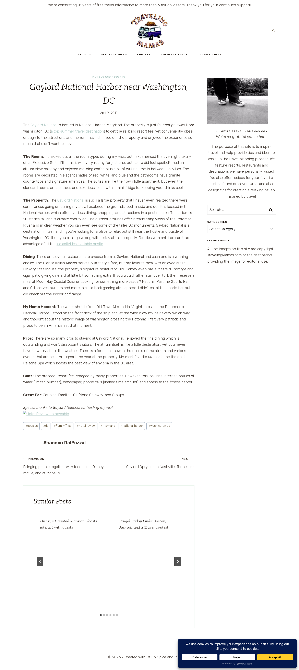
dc (45, 426)
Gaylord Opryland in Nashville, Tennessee (160, 463)
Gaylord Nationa (44, 125)
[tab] (101, 615)
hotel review (86, 426)
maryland (108, 426)
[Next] (177, 561)
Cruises (144, 54)
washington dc (159, 426)
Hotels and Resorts (108, 76)
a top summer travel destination (77, 131)
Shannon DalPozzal (65, 442)
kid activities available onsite (80, 244)
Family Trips (211, 54)
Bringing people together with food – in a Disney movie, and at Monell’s (63, 466)
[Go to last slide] (40, 561)
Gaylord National (70, 200)
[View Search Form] (273, 30)
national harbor (132, 426)
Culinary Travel (175, 54)
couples (31, 426)
